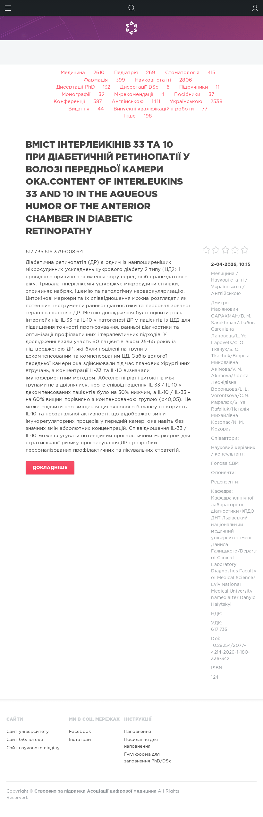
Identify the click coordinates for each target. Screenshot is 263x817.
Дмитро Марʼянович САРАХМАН (224, 309)
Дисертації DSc (139, 87)
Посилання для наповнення (141, 743)
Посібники (187, 94)
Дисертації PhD (75, 87)
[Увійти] (255, 8)
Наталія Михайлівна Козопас (230, 415)
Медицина (73, 73)
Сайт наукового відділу (33, 748)
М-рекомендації (134, 94)
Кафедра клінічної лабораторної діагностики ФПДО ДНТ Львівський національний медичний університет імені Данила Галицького (232, 524)
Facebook (80, 732)
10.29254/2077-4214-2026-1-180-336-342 (230, 652)
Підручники (193, 87)
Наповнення (137, 732)
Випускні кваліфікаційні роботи (154, 109)
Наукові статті (153, 80)
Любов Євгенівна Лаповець (233, 329)
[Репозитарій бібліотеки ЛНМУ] (131, 28)
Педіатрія (126, 73)
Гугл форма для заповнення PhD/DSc (148, 757)
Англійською (128, 102)
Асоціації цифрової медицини (122, 791)
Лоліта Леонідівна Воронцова (230, 382)
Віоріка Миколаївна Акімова (230, 362)
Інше (130, 116)
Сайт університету (27, 732)
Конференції (69, 102)
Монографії (76, 94)
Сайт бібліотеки (24, 740)
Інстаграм (80, 740)
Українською (186, 102)
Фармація (96, 80)
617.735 (219, 629)
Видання (78, 109)
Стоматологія (182, 73)
